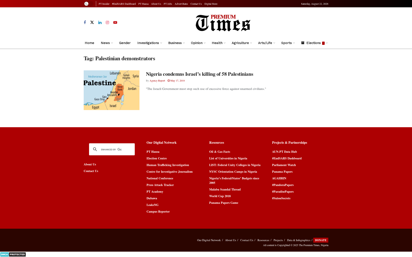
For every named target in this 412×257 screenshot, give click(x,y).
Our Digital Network (209, 240)
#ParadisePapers (283, 191)
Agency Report (157, 80)
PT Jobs (168, 3)
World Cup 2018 (220, 196)
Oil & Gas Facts (219, 151)
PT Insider (104, 3)
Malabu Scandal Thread (225, 189)
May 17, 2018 (177, 80)
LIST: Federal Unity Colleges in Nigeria (235, 165)
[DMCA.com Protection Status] (13, 254)
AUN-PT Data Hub (284, 151)
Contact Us (196, 3)
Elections (313, 43)
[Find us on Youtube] (115, 22)
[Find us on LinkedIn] (99, 22)
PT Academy (155, 191)
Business (175, 43)
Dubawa (152, 198)
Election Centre (157, 158)
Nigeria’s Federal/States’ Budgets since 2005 (234, 180)
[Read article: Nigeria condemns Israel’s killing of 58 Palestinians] (111, 90)
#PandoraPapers (283, 185)
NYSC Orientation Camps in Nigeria (233, 171)
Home (89, 43)
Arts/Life (265, 43)
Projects (278, 240)
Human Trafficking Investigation (168, 165)
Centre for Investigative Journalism (170, 171)
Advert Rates (181, 3)
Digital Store (210, 3)
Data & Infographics (298, 240)
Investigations (148, 43)
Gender (125, 43)
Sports (286, 43)
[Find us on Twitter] (92, 22)
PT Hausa (143, 3)
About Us (156, 3)
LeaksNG (153, 205)
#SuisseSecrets (281, 198)
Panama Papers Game (223, 202)
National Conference (160, 178)
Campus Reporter (158, 211)
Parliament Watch (284, 165)
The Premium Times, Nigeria (313, 245)
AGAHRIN (279, 178)
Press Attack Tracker (160, 185)
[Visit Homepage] (223, 22)
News (105, 43)
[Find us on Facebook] (85, 22)
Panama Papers (282, 171)
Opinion (197, 43)
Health (217, 43)
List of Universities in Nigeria (228, 158)
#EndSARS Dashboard (124, 3)
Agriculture (240, 43)
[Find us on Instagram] (107, 22)
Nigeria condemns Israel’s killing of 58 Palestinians (199, 73)
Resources (263, 240)
